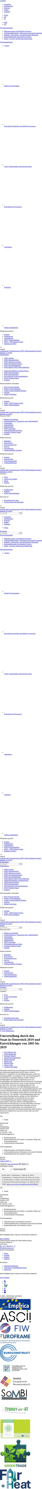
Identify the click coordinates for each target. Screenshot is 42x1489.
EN (5, 17)
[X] (5, 1283)
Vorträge (7, 392)
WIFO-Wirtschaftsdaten (11, 340)
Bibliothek (7, 441)
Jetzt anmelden (4, 1239)
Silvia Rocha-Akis (10, 1052)
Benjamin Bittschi (10, 1056)
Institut (6, 10)
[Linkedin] (5, 1290)
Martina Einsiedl (9, 1059)
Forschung (7, 4)
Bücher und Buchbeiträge (12, 389)
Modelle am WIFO (10, 344)
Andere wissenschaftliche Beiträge (15, 391)
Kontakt (6, 1255)
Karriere (38, 351)
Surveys (6, 446)
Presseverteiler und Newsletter (14, 502)
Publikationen (8, 6)
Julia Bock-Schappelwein (12, 1058)
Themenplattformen (6, 42)
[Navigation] (5, 22)
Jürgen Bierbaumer (10, 1054)
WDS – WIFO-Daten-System (13, 342)
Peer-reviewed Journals (11, 387)
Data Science (8, 443)
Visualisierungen (14, 351)
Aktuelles (7, 12)
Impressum (7, 1269)
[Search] (5, 19)
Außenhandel (4, 351)
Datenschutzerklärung (11, 1266)
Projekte (6, 334)
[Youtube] (5, 1292)
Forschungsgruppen (6, 28)
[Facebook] (5, 1288)
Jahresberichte (8, 459)
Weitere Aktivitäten (10, 394)
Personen (7, 8)
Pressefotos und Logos (11, 500)
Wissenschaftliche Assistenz (13, 450)
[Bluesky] (6, 1286)
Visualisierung (8, 338)
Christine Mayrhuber (10, 1067)
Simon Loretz (8, 1065)
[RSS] (5, 1281)
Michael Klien (8, 1063)
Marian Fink (8, 1061)
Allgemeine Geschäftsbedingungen (15, 1268)
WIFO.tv (7, 1259)
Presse (6, 15)
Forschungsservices (10, 445)
